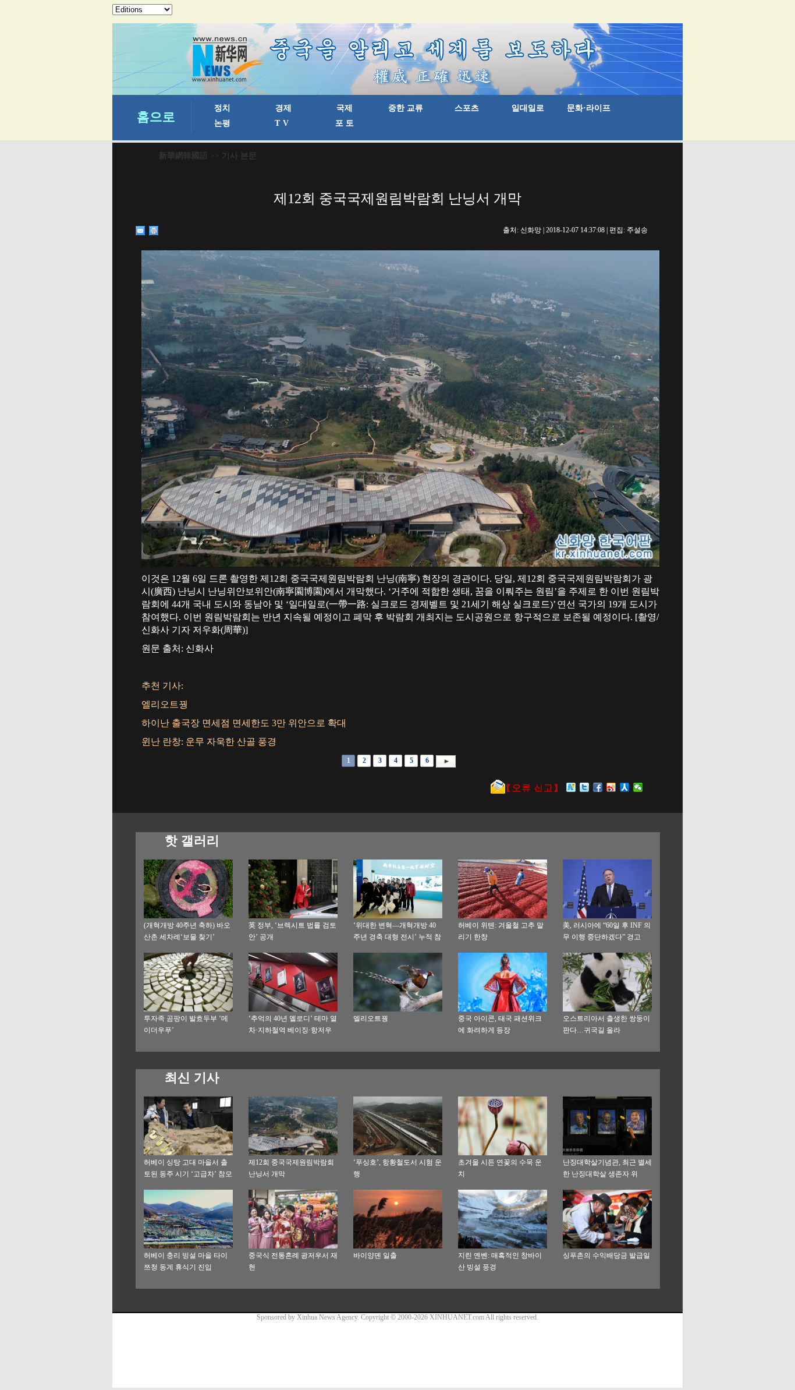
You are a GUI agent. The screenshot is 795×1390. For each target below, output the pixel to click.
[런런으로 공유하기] (625, 787)
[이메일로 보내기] (140, 230)
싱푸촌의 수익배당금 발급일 (606, 1255)
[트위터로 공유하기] (585, 787)
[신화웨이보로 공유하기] (571, 787)
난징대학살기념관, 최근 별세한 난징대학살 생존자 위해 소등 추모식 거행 (607, 1174)
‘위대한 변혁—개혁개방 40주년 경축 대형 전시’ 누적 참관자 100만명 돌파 (397, 937)
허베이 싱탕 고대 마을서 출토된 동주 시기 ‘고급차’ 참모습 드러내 (188, 1174)
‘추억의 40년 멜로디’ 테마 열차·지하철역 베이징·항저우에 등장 (293, 1030)
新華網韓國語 (183, 155)
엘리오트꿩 (370, 1018)
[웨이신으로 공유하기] (638, 787)
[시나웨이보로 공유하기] (611, 787)
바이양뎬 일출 (375, 1255)
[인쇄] (154, 230)
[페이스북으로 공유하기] (598, 787)
